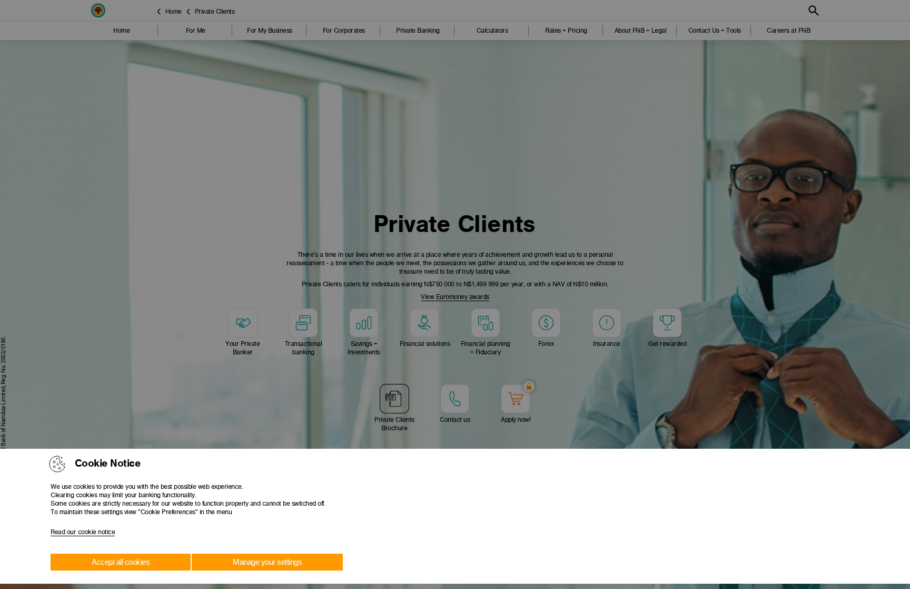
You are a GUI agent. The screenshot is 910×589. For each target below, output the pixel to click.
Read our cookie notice (83, 532)
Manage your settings (267, 561)
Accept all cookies (121, 561)
